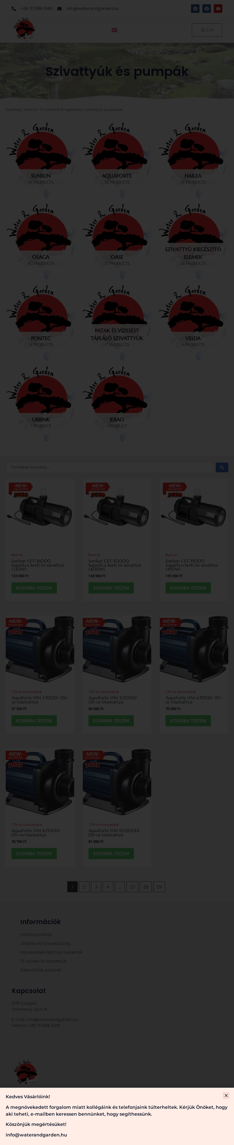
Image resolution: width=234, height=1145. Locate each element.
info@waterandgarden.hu (36, 1135)
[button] (226, 1095)
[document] (117, 572)
